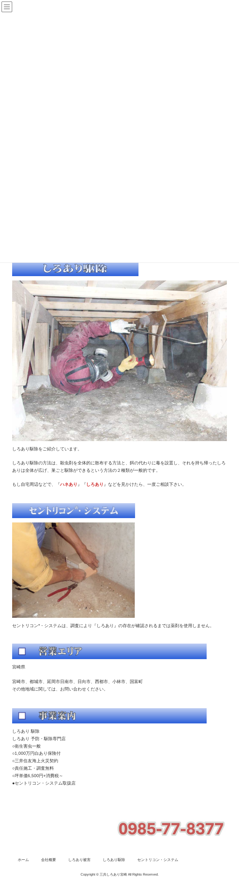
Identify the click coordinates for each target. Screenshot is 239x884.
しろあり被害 (79, 860)
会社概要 (48, 860)
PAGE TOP (227, 851)
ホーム (23, 860)
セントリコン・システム (157, 860)
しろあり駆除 (114, 860)
